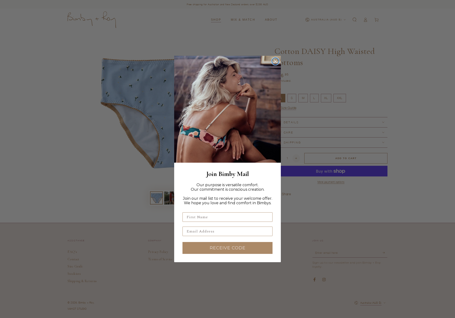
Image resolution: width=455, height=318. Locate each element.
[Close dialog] (275, 61)
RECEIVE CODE (228, 248)
